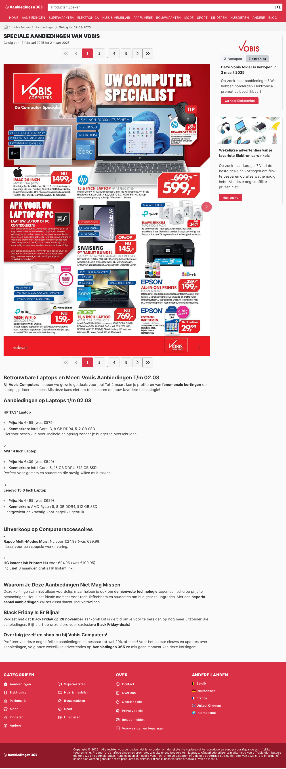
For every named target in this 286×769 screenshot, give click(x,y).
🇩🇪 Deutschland (204, 691)
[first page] (66, 53)
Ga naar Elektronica (240, 101)
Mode (188, 17)
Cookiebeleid (132, 702)
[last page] (148, 53)
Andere (258, 17)
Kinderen (219, 17)
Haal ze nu (230, 198)
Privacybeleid (132, 710)
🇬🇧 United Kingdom (206, 705)
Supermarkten (61, 17)
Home (13, 17)
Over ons (129, 693)
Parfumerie (143, 17)
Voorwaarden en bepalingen (143, 728)
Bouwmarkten (168, 17)
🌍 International (204, 712)
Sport (202, 17)
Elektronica (88, 17)
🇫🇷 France (199, 698)
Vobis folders (22, 27)
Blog (272, 17)
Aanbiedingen (33, 17)
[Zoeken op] (278, 7)
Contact (128, 684)
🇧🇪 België (199, 683)
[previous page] (76, 53)
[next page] (137, 53)
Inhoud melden (133, 719)
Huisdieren (239, 17)
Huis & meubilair (116, 17)
